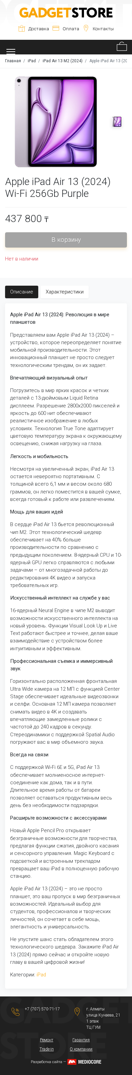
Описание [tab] (21, 292)
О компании (81, 1049)
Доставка (38, 28)
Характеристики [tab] (65, 292)
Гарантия (81, 1040)
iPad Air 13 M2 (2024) (63, 60)
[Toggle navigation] (11, 47)
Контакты (103, 28)
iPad (32, 60)
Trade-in (47, 1049)
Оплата (71, 28)
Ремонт (46, 1040)
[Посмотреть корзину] (122, 47)
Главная (13, 60)
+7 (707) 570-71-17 (42, 1009)
